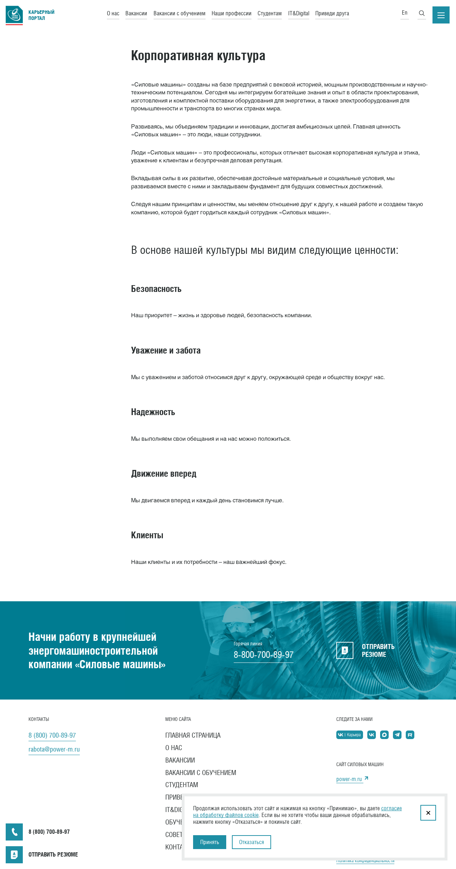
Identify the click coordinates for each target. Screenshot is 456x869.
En (405, 12)
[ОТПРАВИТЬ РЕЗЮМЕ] (14, 854)
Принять (209, 842)
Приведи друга (332, 13)
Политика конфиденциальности (365, 860)
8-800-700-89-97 (264, 654)
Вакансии (136, 13)
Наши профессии (232, 13)
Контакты (180, 847)
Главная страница (193, 735)
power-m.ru (349, 779)
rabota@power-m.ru (54, 749)
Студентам (270, 13)
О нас (113, 13)
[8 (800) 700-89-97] (14, 832)
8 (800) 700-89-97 (52, 735)
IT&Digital (298, 13)
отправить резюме (378, 650)
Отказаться (251, 842)
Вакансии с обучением (180, 13)
